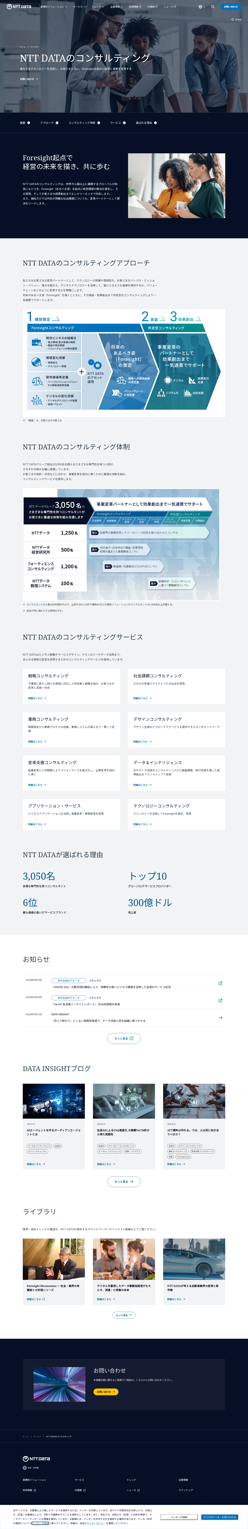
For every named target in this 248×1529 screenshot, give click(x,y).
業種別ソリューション (52, 6)
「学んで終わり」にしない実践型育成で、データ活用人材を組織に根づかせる (98, 1021)
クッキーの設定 (179, 1517)
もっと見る (121, 1038)
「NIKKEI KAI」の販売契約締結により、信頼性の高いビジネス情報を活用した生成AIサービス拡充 (129, 987)
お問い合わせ (27, 79)
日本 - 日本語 (33, 1467)
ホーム (22, 47)
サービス (78, 6)
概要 (22, 123)
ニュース (168, 6)
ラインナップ (186, 1490)
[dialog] (124, 1517)
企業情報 (115, 6)
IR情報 (151, 6)
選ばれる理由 (144, 123)
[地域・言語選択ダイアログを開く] (201, 7)
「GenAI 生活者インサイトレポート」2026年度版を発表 (104, 1004)
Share (236, 19)
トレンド (96, 6)
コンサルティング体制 (81, 123)
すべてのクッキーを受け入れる (219, 1517)
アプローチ (47, 123)
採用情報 (133, 6)
